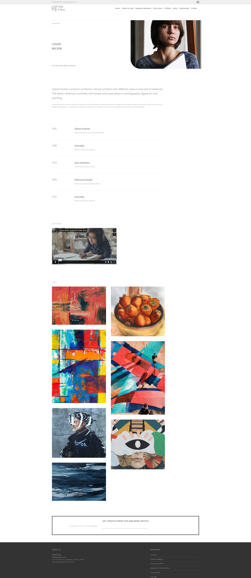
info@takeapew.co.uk (70, 2)
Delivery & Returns (157, 559)
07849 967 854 (56, 555)
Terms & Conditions (157, 564)
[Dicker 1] (79, 288)
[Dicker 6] (138, 421)
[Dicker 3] (79, 331)
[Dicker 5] (79, 409)
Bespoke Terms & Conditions (160, 568)
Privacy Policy (155, 572)
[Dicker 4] (138, 342)
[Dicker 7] (79, 464)
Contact (153, 555)
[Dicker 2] (138, 288)
